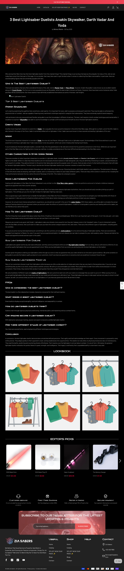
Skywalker (24, 119)
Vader (40, 129)
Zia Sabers (13, 568)
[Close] (117, 2)
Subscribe (83, 526)
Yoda (39, 140)
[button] (46, 7)
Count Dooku (17, 90)
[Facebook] (6, 560)
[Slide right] (120, 461)
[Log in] (113, 7)
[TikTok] (17, 560)
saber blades (76, 202)
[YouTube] (23, 560)
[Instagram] (12, 560)
